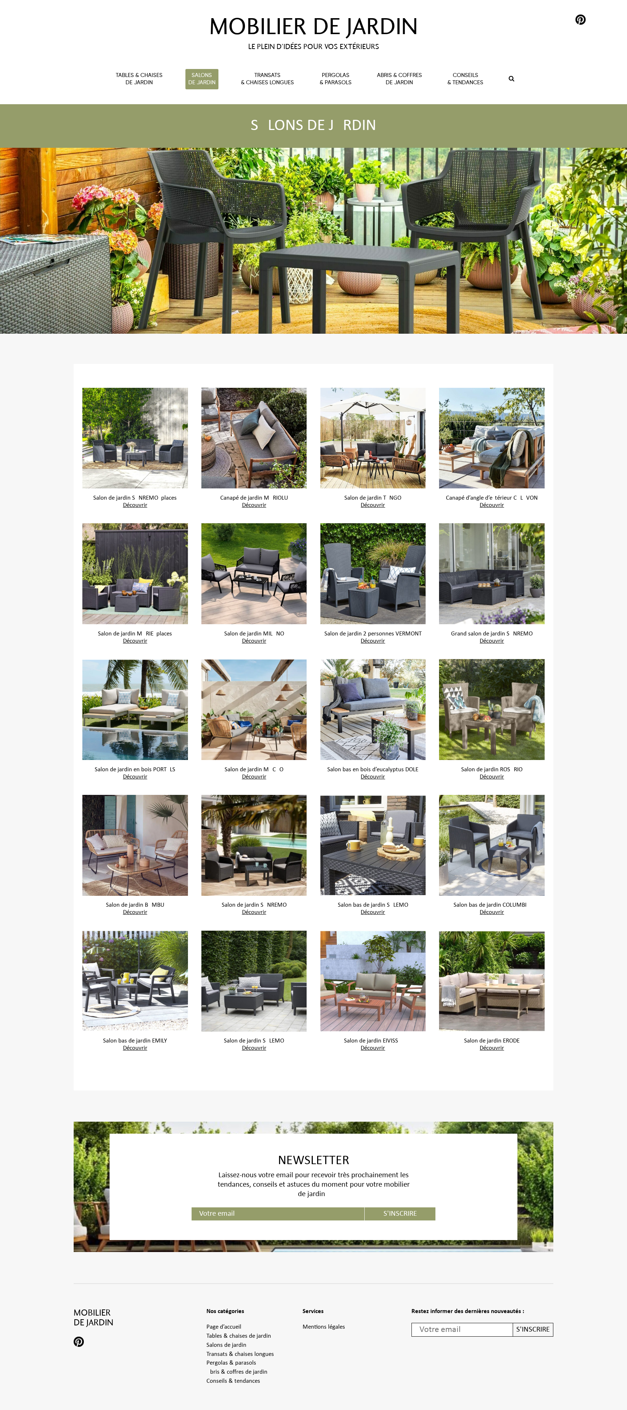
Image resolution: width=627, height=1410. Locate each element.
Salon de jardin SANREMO (254, 905)
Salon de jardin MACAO (254, 770)
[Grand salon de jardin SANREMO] (492, 573)
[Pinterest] (580, 21)
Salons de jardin (226, 1345)
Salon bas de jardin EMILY (135, 1041)
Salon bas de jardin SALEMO (373, 905)
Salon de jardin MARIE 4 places (135, 634)
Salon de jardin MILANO (254, 634)
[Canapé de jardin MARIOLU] (254, 438)
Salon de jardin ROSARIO (491, 770)
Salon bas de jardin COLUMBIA (492, 905)
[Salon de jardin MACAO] (254, 709)
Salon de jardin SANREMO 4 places (135, 498)
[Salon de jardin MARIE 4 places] (135, 573)
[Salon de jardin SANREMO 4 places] (135, 438)
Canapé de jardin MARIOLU (254, 498)
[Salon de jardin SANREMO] (254, 845)
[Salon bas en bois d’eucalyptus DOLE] (373, 709)
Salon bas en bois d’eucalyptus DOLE (372, 770)
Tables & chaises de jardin (238, 1336)
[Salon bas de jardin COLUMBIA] (492, 845)
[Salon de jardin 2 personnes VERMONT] (373, 573)
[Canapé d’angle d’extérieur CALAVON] (492, 438)
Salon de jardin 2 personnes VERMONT (373, 634)
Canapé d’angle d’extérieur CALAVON (492, 498)
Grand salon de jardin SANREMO (492, 634)
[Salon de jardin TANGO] (373, 438)
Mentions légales (324, 1327)
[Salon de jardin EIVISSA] (373, 981)
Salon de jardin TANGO (372, 498)
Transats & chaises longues (240, 1354)
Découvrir (135, 505)
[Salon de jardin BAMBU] (135, 845)
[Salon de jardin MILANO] (254, 573)
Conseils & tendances (233, 1381)
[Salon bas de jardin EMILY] (135, 981)
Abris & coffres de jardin (236, 1372)
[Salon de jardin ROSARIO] (492, 709)
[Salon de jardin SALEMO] (254, 981)
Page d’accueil (223, 1327)
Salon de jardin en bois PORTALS (135, 770)
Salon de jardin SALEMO (254, 1041)
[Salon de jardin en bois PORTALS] (135, 709)
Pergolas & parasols (231, 1363)
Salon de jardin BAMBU (135, 905)
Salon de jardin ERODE (492, 1041)
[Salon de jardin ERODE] (492, 981)
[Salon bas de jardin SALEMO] (373, 845)
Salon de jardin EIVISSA (373, 1041)
